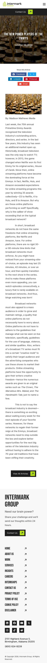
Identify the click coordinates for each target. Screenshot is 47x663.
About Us (9, 554)
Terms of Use (11, 599)
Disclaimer (10, 610)
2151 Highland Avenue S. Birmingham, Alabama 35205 (20, 640)
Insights (9, 571)
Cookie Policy (11, 605)
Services (9, 565)
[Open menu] (44, 4)
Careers (9, 577)
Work (7, 560)
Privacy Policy (12, 593)
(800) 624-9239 (13, 646)
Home (7, 548)
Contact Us (10, 588)
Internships (11, 582)
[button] (23, 12)
